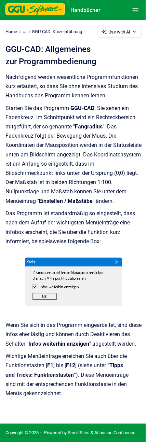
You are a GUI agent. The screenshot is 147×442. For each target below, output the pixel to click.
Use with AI (119, 31)
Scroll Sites (79, 432)
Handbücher (85, 10)
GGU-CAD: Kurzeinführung (57, 31)
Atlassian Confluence (114, 432)
